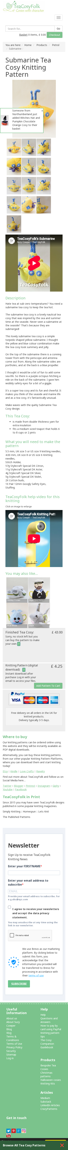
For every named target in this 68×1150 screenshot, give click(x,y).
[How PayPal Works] (34, 698)
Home (28, 45)
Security (11, 1051)
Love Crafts (27, 771)
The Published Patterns (16, 817)
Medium (45, 1098)
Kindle (13, 771)
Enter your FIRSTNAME (24, 866)
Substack (45, 1101)
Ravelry (40, 771)
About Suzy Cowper (13, 1023)
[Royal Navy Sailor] (39, 590)
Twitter (7, 785)
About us (11, 1018)
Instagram (44, 785)
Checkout (54, 35)
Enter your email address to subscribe (28, 883)
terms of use (36, 975)
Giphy (56, 785)
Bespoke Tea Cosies (48, 1067)
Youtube (8, 789)
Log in (10, 1058)
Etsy (5, 771)
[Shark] (39, 616)
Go (58, 28)
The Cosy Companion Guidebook (47, 1043)
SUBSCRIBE (19, 984)
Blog (9, 1029)
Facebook (21, 789)
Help (43, 1014)
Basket (23, 34)
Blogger (18, 785)
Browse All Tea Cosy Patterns (24, 1145)
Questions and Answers (49, 1020)
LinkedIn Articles (50, 1105)
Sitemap (11, 1054)
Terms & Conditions (12, 1038)
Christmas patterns (46, 1074)
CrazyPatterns (48, 1109)
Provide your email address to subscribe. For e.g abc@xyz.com (34, 898)
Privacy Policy (14, 1047)
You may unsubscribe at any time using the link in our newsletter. (33, 924)
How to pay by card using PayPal (50, 1027)
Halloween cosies (50, 1080)
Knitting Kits (47, 1083)
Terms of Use (14, 1043)
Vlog (8, 1033)
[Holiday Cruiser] (17, 590)
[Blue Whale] (17, 616)
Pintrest (30, 785)
